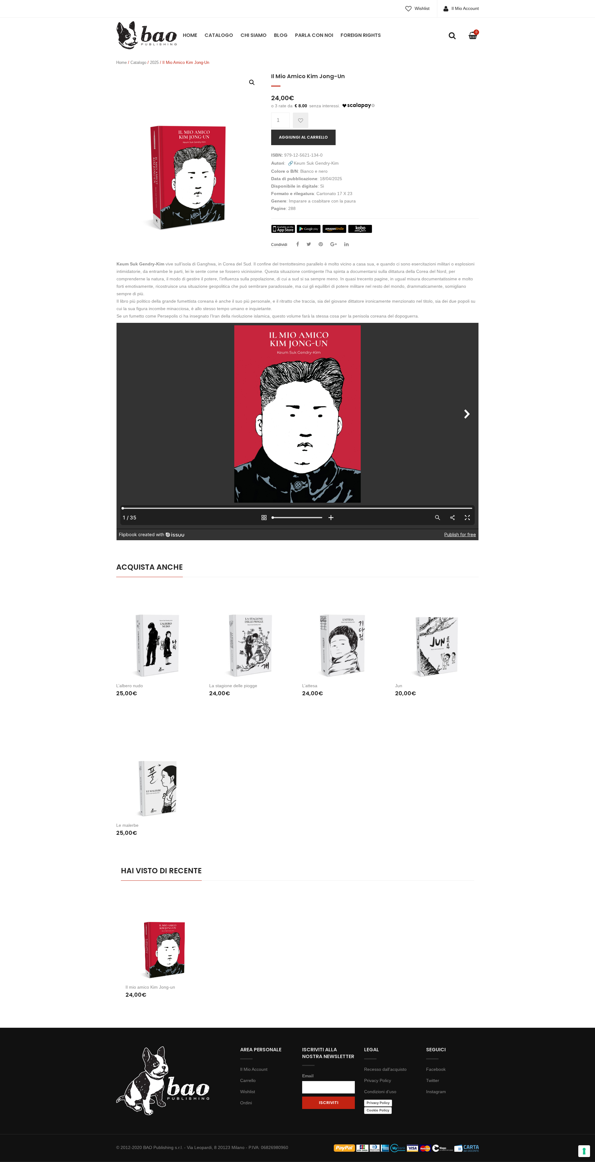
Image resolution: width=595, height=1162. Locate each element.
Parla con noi (314, 35)
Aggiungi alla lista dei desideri (300, 120)
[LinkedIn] (346, 244)
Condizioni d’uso (380, 1091)
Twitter (432, 1080)
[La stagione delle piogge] (251, 632)
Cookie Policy (378, 1110)
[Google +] (333, 244)
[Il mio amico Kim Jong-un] (165, 936)
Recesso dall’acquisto (385, 1069)
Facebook (436, 1069)
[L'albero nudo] (158, 632)
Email (308, 1075)
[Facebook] (297, 244)
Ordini (246, 1102)
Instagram (436, 1091)
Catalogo (219, 35)
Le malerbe (127, 825)
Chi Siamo (253, 35)
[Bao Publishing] (146, 34)
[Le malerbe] (158, 772)
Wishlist (422, 8)
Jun (398, 685)
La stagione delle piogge (233, 685)
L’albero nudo (129, 685)
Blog (281, 35)
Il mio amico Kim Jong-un (150, 987)
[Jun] (437, 632)
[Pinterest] (321, 244)
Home (190, 35)
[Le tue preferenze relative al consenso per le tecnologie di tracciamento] (584, 1151)
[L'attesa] (344, 632)
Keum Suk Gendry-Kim (316, 163)
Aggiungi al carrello (303, 137)
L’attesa (309, 685)
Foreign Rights (361, 35)
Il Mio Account (465, 8)
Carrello (248, 1080)
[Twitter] (308, 244)
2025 (154, 62)
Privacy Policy (377, 1080)
